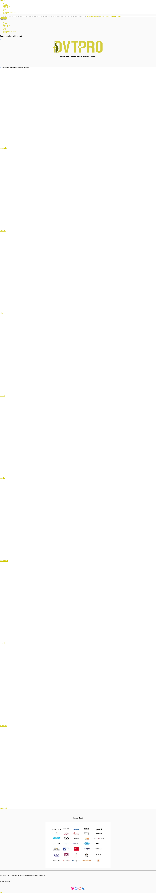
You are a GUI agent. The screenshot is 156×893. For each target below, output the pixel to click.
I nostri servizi (6, 25)
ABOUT (5, 26)
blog (2, 313)
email (2, 643)
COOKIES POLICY (116, 16)
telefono (3, 726)
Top (1, 892)
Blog (4, 29)
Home (4, 22)
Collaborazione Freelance (9, 31)
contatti (5, 32)
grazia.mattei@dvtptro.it (93, 16)
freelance (4, 561)
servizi (3, 230)
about (2, 395)
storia (4, 28)
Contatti (3, 808)
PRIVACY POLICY (105, 16)
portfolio (5, 24)
